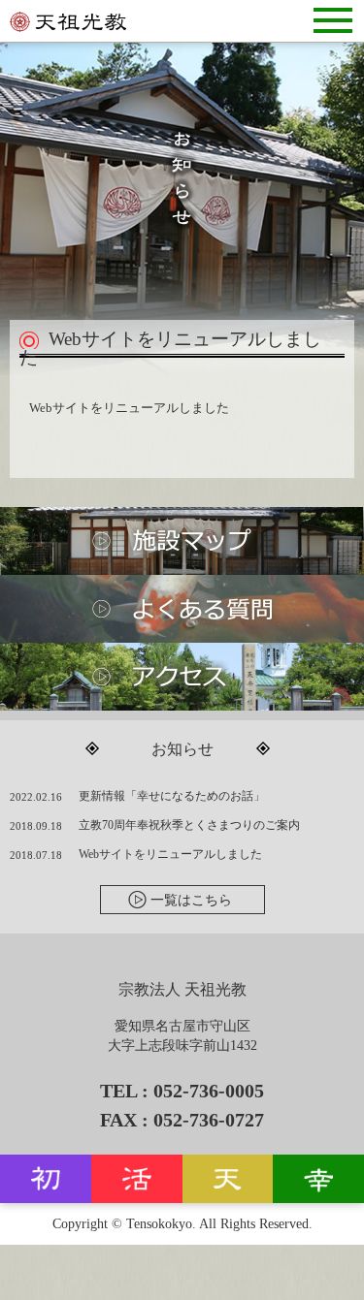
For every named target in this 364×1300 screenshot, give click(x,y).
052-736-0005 (208, 1090)
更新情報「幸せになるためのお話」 (172, 796)
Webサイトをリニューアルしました (170, 854)
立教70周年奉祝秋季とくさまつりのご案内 (189, 825)
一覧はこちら (191, 900)
